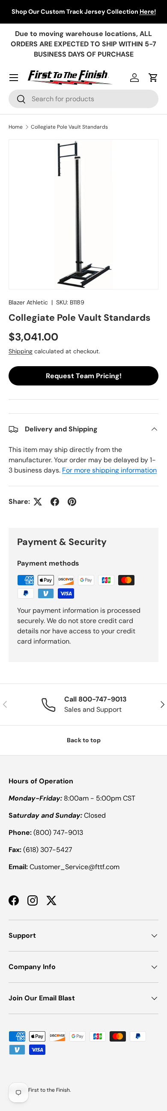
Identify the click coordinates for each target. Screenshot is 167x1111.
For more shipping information (109, 470)
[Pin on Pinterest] (72, 501)
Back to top (84, 740)
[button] (153, 77)
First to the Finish (49, 1090)
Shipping (21, 351)
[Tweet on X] (37, 501)
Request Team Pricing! (84, 375)
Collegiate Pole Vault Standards (69, 126)
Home (16, 126)
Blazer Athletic (28, 302)
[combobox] (83, 99)
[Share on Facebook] (54, 501)
